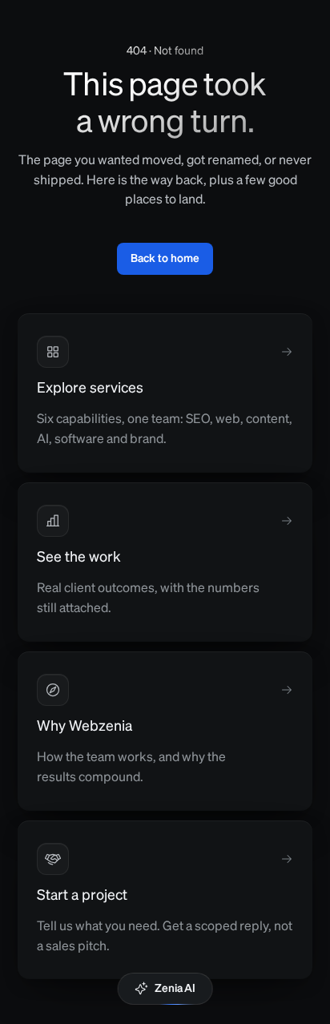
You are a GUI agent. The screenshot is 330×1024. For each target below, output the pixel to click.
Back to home (165, 258)
